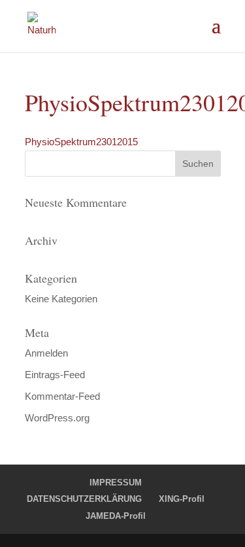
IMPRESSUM (116, 482)
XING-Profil (181, 499)
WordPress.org (57, 417)
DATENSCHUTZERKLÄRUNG (84, 499)
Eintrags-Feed (55, 374)
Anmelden (46, 353)
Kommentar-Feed (62, 396)
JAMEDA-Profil (116, 516)
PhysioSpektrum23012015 (81, 141)
